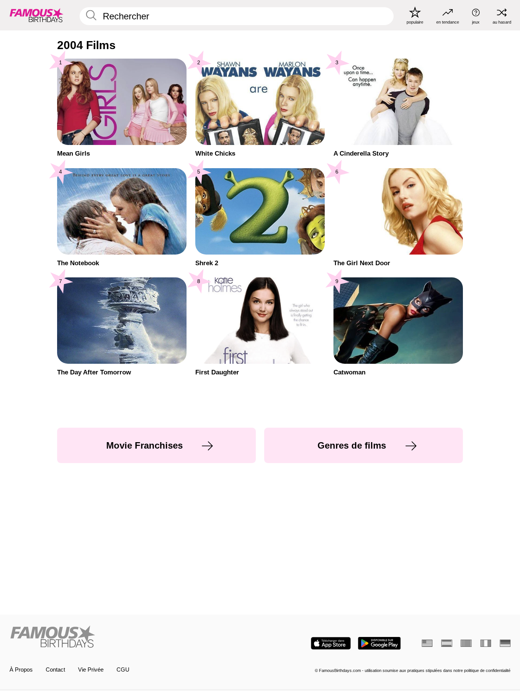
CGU (122, 670)
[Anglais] (427, 643)
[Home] (133, 637)
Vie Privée (91, 670)
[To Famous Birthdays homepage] (36, 15)
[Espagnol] (446, 643)
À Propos (21, 670)
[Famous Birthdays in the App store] (330, 643)
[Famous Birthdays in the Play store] (379, 643)
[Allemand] (505, 643)
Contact (55, 670)
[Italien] (485, 643)
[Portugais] (466, 643)
